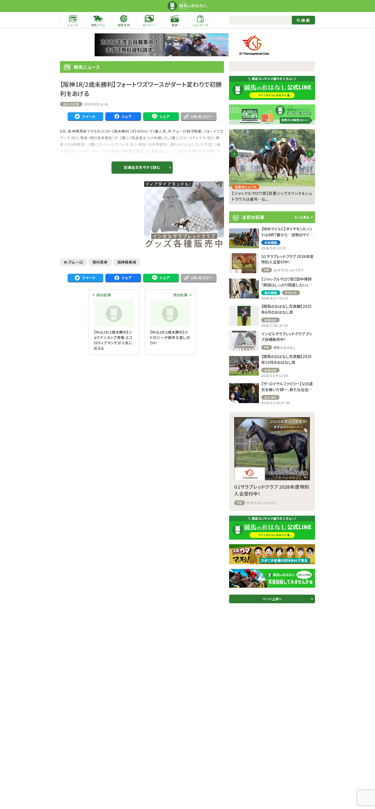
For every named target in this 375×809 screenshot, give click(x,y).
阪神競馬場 (126, 262)
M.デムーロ (73, 262)
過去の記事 (71, 104)
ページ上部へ (272, 599)
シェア (126, 116)
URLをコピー (202, 116)
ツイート (89, 116)
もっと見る (301, 217)
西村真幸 (100, 262)
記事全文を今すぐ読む (142, 167)
